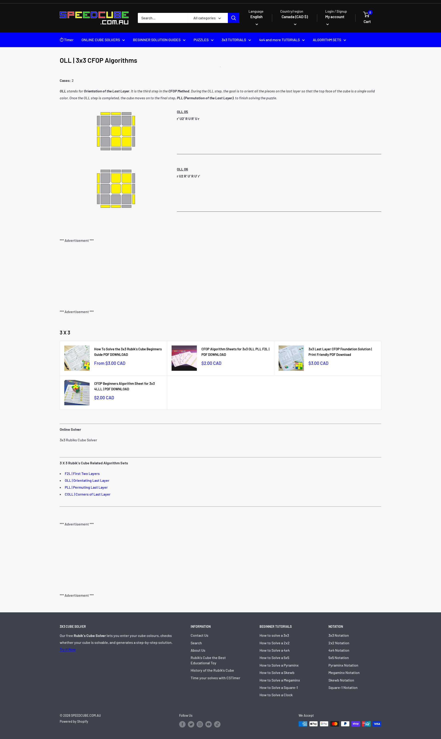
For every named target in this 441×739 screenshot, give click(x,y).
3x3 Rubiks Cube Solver (78, 440)
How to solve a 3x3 (274, 635)
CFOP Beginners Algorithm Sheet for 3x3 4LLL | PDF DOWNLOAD (124, 386)
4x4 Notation (338, 650)
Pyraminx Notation (343, 665)
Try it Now (68, 649)
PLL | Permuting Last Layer (86, 487)
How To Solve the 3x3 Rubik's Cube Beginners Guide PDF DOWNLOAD (128, 351)
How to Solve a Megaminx (280, 680)
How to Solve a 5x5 (274, 657)
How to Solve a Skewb (277, 672)
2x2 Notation (338, 643)
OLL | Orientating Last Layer (87, 480)
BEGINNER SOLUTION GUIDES (157, 39)
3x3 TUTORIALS (234, 39)
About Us (198, 650)
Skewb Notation (341, 680)
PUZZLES (201, 39)
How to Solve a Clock (276, 695)
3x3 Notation (338, 635)
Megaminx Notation (344, 672)
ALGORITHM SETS (327, 39)
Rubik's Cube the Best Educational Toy (208, 660)
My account (334, 16)
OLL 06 (182, 169)
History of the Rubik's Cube (212, 670)
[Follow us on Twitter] (191, 724)
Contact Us (199, 635)
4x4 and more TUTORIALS (279, 39)
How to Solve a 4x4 (275, 650)
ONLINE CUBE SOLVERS (101, 39)
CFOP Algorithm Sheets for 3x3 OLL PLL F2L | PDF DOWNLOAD (235, 351)
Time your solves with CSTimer (215, 678)
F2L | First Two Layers (82, 473)
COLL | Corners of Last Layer (87, 494)
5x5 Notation (338, 657)
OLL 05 (182, 111)
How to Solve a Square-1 (279, 687)
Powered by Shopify (74, 721)
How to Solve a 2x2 (275, 643)
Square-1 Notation (343, 687)
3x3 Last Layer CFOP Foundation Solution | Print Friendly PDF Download (340, 351)
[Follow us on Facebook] (182, 724)
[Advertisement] (220, 276)
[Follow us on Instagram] (200, 724)
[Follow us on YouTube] (208, 724)
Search (196, 643)
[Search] (233, 18)
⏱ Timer (67, 39)
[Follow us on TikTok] (217, 724)
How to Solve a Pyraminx (279, 665)
